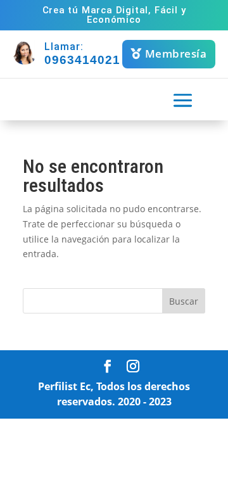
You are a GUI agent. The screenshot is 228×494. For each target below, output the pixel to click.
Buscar (183, 301)
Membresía (176, 53)
